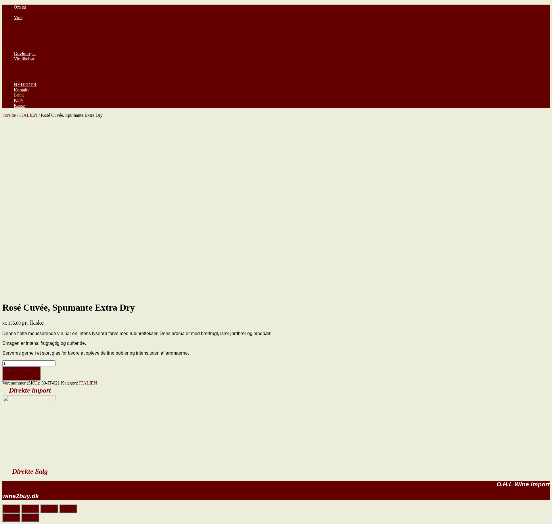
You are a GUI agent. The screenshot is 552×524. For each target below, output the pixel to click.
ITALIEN (34, 27)
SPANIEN (35, 48)
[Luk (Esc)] (11, 508)
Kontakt (21, 89)
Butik (19, 95)
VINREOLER (38, 79)
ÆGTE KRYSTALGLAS (49, 69)
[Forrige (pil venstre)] (11, 517)
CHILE (32, 43)
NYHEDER (25, 84)
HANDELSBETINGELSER (52, 12)
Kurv (18, 100)
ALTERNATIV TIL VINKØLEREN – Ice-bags (69, 64)
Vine (18, 17)
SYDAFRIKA (38, 38)
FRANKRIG (37, 22)
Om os (20, 7)
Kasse (19, 105)
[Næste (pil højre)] (30, 517)
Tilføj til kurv (21, 373)
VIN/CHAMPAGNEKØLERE (54, 74)
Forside (9, 115)
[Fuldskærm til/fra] (49, 508)
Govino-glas (25, 53)
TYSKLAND (38, 32)
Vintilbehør (24, 58)
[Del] (30, 508)
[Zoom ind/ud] (68, 508)
